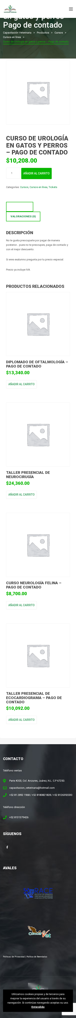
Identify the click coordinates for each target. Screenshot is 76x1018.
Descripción (20, 206)
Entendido (38, 1007)
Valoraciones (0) (23, 216)
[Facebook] (7, 847)
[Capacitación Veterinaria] (10, 8)
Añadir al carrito (36, 173)
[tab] (19, 207)
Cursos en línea (38, 187)
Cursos (24, 187)
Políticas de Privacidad (14, 956)
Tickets (53, 187)
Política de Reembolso (37, 956)
